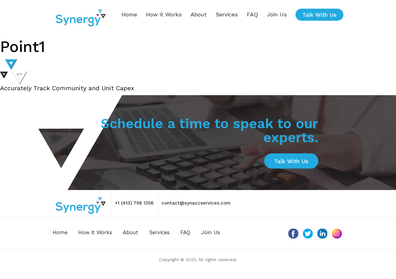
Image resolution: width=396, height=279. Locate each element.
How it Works (164, 14)
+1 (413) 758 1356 (134, 203)
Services (227, 14)
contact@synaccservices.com (195, 203)
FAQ (252, 14)
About (199, 14)
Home (129, 14)
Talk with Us (319, 14)
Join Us (277, 14)
